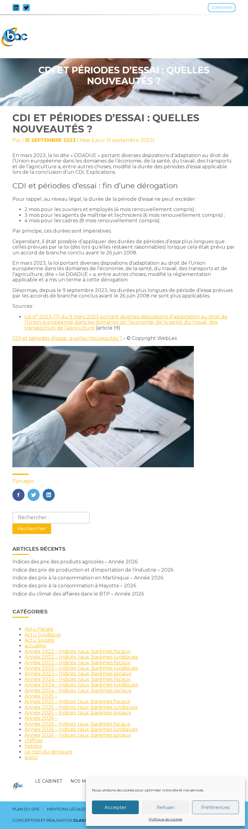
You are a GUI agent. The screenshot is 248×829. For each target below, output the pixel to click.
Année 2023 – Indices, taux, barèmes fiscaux (77, 663)
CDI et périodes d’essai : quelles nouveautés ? (67, 338)
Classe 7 (83, 820)
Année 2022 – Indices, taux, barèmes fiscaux (77, 651)
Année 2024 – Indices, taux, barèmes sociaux (78, 690)
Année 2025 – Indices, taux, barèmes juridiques (81, 707)
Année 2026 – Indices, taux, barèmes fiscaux (77, 724)
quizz (31, 757)
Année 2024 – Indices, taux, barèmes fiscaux (77, 679)
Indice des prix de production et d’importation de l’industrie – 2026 (92, 570)
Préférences (215, 807)
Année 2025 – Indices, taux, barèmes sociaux (77, 713)
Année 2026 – (40, 718)
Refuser (166, 807)
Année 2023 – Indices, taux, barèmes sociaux (78, 673)
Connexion (222, 7)
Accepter (115, 807)
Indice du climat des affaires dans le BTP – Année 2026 (78, 594)
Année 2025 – (40, 696)
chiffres (33, 740)
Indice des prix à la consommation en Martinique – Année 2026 (87, 578)
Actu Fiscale (39, 629)
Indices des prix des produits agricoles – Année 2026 (75, 562)
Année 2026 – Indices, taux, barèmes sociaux (77, 735)
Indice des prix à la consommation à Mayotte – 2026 (74, 586)
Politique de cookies (165, 819)
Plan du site (25, 809)
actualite (35, 646)
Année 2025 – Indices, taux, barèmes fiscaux (77, 701)
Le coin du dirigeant (48, 752)
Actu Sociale (39, 640)
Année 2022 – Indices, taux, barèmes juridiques (81, 657)
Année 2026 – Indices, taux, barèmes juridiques (81, 729)
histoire (33, 746)
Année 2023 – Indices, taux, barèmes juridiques (81, 668)
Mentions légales (67, 809)
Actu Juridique (42, 635)
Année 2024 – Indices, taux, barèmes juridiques (81, 685)
